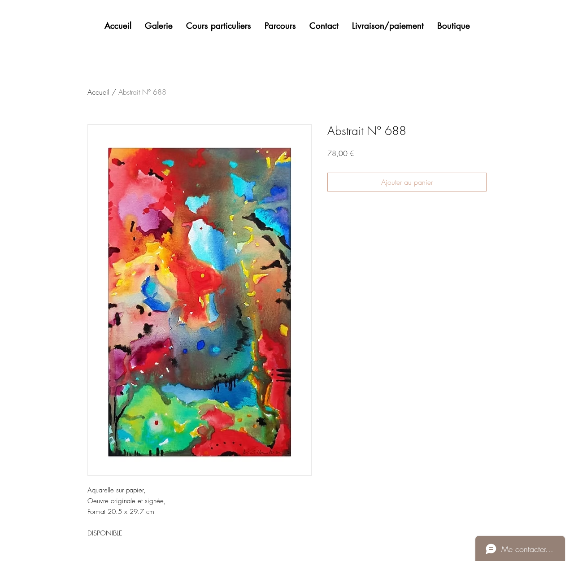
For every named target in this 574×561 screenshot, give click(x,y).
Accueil (98, 92)
